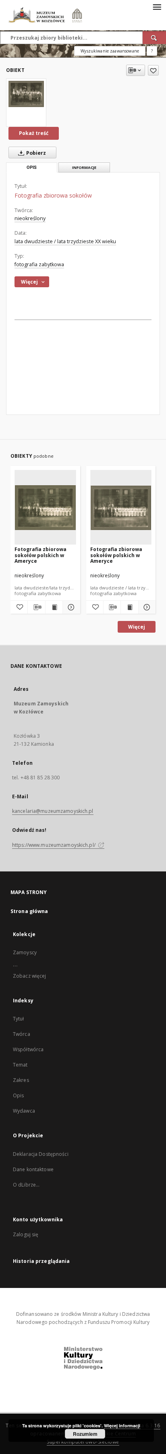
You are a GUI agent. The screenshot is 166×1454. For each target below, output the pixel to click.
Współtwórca (28, 1049)
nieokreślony (30, 218)
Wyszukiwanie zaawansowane (110, 51)
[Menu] (156, 6)
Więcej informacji (122, 1425)
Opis (18, 1095)
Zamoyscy (25, 952)
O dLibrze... (26, 1184)
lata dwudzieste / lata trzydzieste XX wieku (65, 241)
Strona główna (29, 911)
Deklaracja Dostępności (40, 1154)
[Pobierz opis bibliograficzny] (36, 607)
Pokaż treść (33, 133)
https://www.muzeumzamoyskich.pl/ (54, 845)
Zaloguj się (26, 1234)
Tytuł (18, 1018)
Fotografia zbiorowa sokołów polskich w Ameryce (40, 555)
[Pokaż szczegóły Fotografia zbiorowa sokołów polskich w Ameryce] (70, 607)
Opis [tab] (32, 167)
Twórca (21, 1034)
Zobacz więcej (29, 975)
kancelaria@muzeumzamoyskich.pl (52, 811)
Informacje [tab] (84, 167)
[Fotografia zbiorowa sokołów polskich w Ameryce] (45, 507)
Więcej (136, 626)
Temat (20, 1064)
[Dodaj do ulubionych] (153, 70)
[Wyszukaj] (154, 37)
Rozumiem (85, 1433)
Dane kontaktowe (33, 1169)
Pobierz (35, 152)
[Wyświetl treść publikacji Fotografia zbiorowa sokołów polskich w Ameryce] (54, 607)
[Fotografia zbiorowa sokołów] (26, 94)
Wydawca (24, 1110)
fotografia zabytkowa (39, 264)
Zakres (21, 1080)
